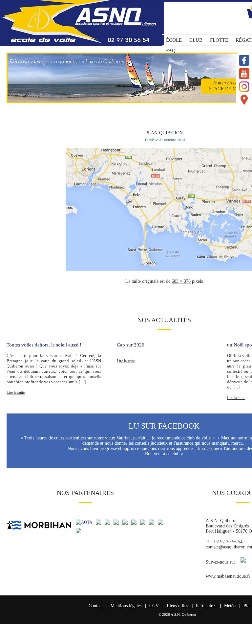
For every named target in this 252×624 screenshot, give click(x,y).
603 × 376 (181, 281)
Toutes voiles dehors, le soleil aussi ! (44, 344)
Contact (96, 605)
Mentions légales (126, 605)
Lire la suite (16, 392)
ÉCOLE (174, 40)
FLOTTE (219, 40)
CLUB (195, 40)
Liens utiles (177, 605)
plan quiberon (164, 132)
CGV (154, 605)
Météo (230, 605)
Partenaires (206, 605)
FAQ (171, 50)
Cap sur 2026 (130, 344)
